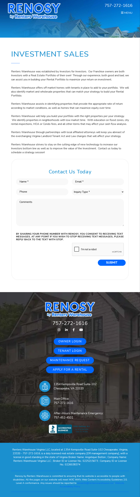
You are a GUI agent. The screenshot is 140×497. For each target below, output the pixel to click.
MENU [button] (127, 13)
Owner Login (70, 341)
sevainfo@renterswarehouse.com (95, 483)
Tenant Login (70, 351)
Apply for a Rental (70, 370)
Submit (111, 263)
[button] (59, 330)
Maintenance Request (70, 360)
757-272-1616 (118, 5)
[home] (34, 10)
